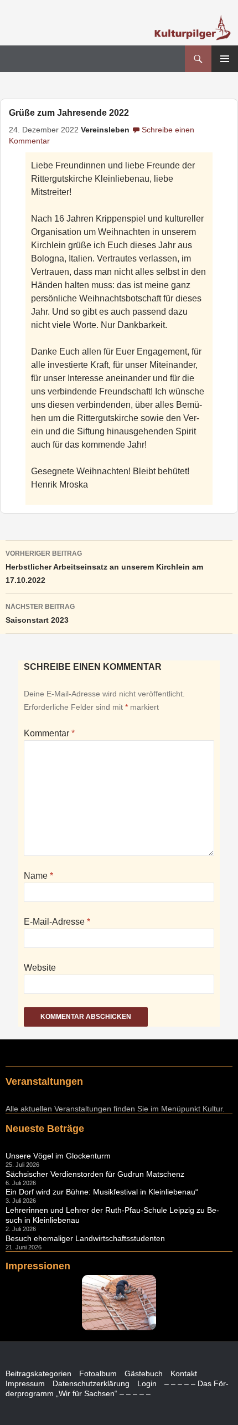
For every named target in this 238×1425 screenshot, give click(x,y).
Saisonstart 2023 (40, 613)
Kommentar (49, 733)
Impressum (25, 1383)
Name (38, 875)
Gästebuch (144, 1373)
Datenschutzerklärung (91, 1383)
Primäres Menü (224, 58)
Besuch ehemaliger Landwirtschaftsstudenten (85, 1238)
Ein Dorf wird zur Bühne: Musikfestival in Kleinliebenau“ (102, 1191)
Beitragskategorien (38, 1373)
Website (40, 967)
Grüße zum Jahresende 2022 (69, 112)
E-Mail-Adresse (57, 921)
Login (147, 1383)
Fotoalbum (98, 1373)
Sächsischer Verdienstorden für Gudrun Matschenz (95, 1174)
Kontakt (183, 1373)
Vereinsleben (105, 130)
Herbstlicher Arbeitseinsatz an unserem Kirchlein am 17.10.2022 (104, 567)
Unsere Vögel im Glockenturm (58, 1155)
